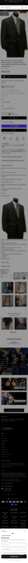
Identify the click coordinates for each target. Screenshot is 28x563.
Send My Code (14, 556)
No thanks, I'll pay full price (14, 560)
